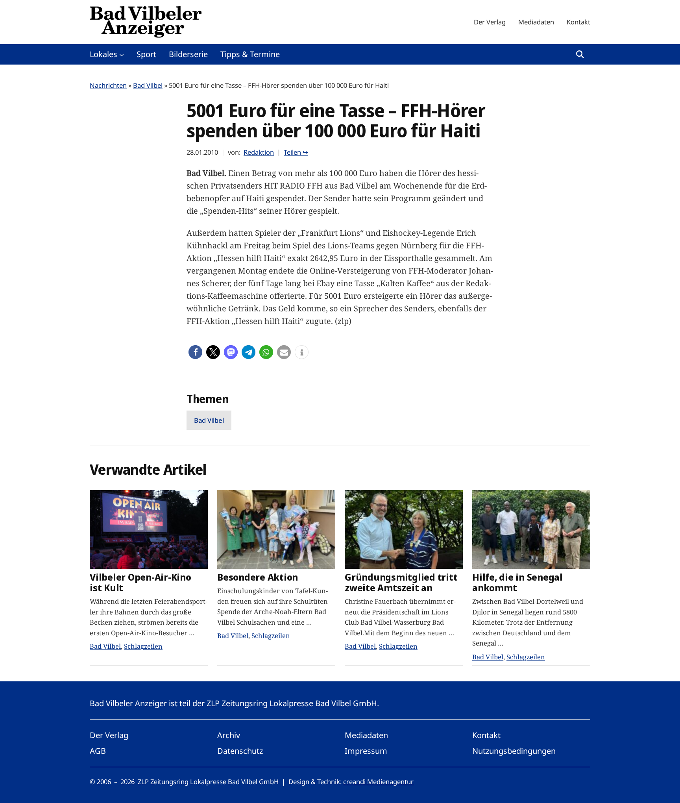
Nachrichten (108, 85)
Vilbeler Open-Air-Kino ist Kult (140, 582)
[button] (195, 352)
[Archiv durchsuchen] (580, 54)
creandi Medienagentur (378, 781)
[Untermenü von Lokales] (121, 54)
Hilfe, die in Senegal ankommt (517, 582)
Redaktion (259, 152)
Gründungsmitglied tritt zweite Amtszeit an (401, 582)
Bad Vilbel (148, 85)
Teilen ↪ (296, 152)
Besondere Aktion (257, 577)
